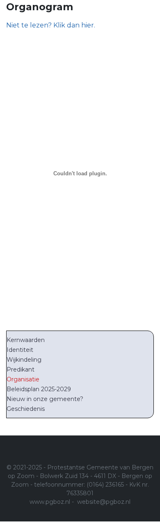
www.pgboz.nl (50, 501)
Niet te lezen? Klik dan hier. (50, 25)
